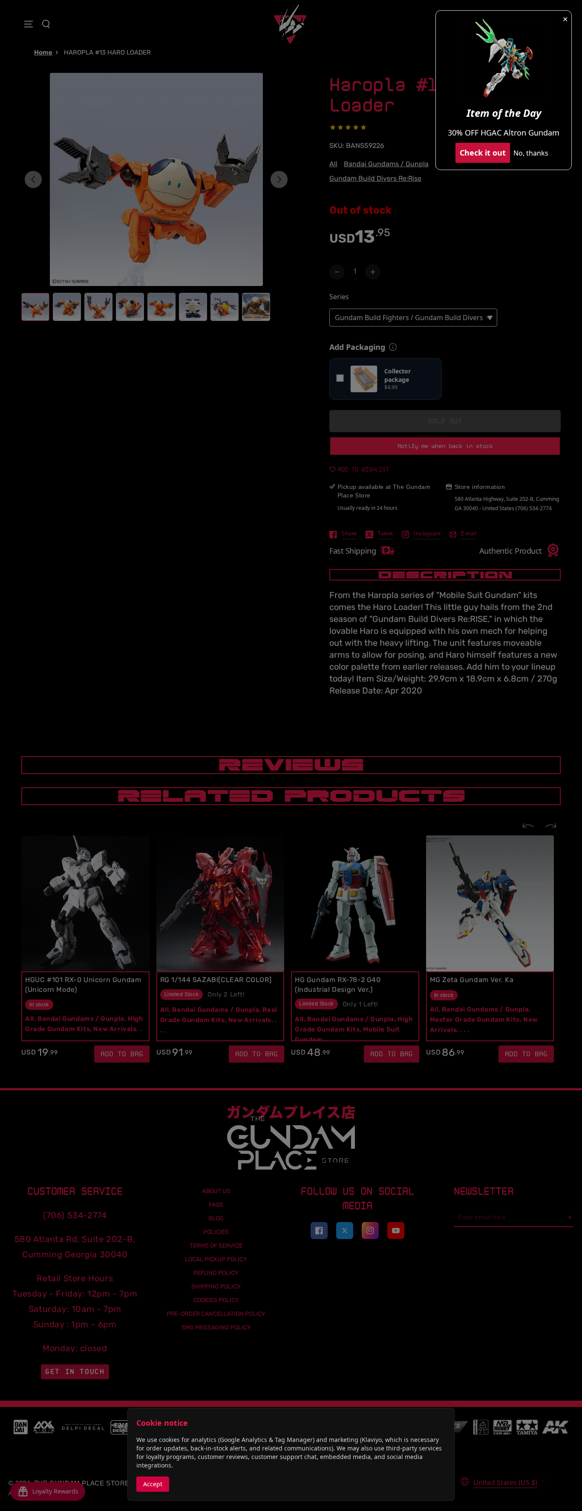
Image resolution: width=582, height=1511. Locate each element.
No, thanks (530, 153)
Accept (152, 1484)
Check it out (483, 152)
